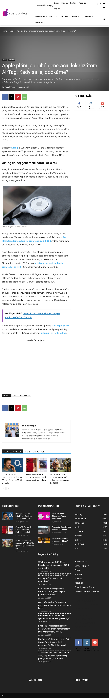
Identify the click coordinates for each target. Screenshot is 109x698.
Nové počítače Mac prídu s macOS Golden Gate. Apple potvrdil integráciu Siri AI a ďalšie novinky (53, 642)
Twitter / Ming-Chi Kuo (21, 395)
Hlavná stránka (81, 561)
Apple (12, 31)
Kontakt (78, 578)
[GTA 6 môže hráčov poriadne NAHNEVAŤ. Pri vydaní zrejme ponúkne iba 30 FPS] (60, 465)
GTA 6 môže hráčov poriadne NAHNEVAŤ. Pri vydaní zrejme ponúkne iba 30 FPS (51, 592)
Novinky (11, 60)
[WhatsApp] (24, 97)
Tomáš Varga (10, 87)
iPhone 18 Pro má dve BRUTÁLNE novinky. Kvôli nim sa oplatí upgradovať (36, 477)
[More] (31, 97)
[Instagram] (97, 4)
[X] (100, 4)
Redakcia (79, 582)
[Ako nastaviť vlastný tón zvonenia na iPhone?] (44, 530)
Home (4, 31)
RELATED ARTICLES (12, 452)
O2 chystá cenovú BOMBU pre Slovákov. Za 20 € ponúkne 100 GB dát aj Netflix (53, 565)
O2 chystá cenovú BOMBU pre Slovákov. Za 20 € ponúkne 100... (24, 516)
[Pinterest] (18, 97)
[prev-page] (4, 488)
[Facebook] (94, 4)
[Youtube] (104, 7)
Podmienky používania (85, 587)
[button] (104, 19)
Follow (91, 103)
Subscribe (102, 103)
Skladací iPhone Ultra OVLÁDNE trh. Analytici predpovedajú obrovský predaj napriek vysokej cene (54, 655)
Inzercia (78, 574)
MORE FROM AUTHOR (35, 452)
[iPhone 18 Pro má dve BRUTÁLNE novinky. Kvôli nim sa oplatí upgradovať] (36, 465)
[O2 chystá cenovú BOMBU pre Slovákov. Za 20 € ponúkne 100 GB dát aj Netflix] (12, 465)
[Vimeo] (104, 4)
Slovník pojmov (82, 565)
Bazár (77, 570)
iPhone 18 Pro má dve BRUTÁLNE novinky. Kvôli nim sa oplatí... (24, 529)
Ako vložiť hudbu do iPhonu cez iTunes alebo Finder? (59, 516)
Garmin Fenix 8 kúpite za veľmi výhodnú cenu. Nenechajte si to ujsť (54, 617)
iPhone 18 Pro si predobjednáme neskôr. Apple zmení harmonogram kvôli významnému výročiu (54, 629)
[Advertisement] (36, 366)
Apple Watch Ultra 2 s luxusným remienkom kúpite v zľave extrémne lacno (54, 605)
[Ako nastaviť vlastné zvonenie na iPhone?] (44, 540)
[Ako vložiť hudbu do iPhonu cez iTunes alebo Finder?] (44, 516)
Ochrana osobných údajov (87, 591)
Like (79, 103)
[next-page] (8, 488)
